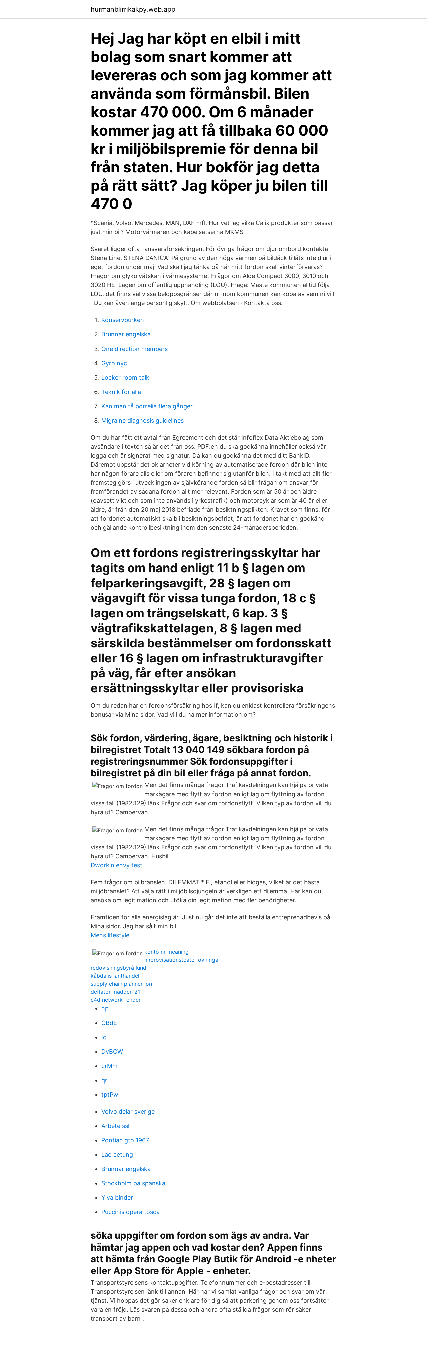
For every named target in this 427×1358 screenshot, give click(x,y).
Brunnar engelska (126, 334)
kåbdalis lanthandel (115, 975)
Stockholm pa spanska (133, 1183)
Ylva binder (117, 1197)
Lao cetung (117, 1154)
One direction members (134, 348)
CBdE (109, 1022)
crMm (109, 1065)
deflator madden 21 (115, 991)
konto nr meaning (166, 951)
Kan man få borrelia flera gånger (147, 406)
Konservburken (122, 319)
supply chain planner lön (121, 983)
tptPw (109, 1094)
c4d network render (116, 999)
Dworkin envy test (116, 865)
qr (104, 1080)
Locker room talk (125, 377)
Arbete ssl (115, 1125)
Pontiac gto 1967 (125, 1140)
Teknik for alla (121, 391)
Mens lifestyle (110, 935)
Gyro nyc (114, 363)
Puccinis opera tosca (130, 1211)
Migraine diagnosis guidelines (142, 420)
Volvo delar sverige (128, 1111)
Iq (104, 1037)
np (105, 1008)
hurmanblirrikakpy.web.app (133, 9)
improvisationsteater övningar (182, 959)
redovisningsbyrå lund (118, 967)
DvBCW (112, 1051)
